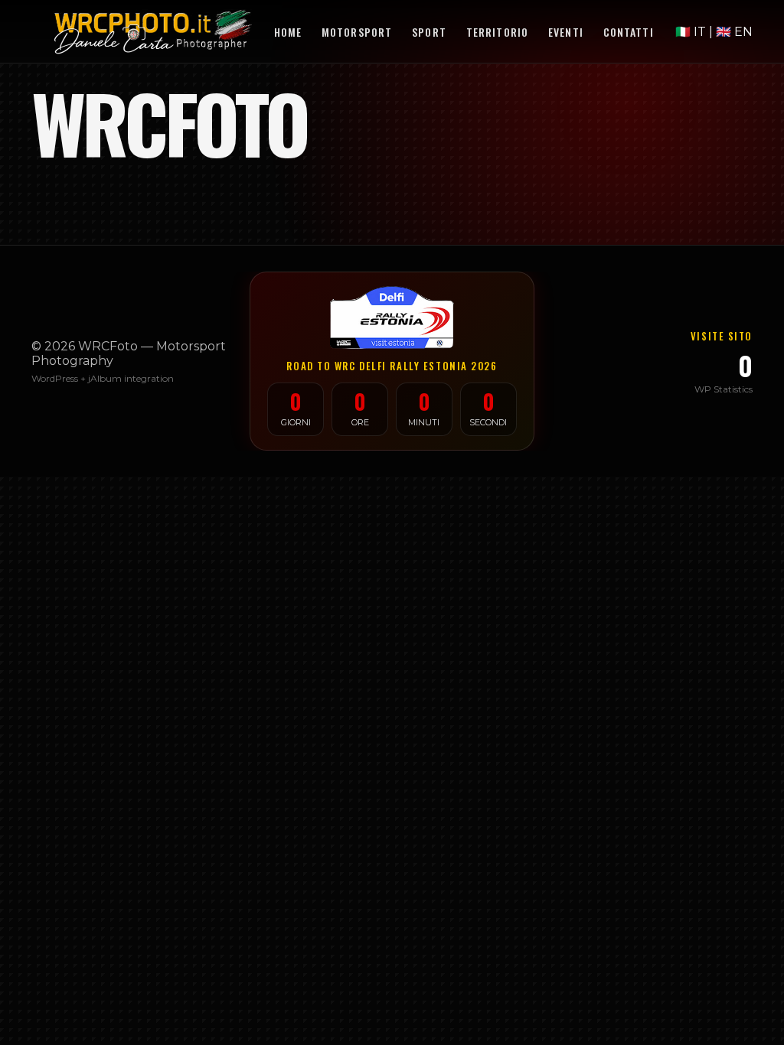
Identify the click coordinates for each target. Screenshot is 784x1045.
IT (692, 31)
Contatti (628, 32)
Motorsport (357, 32)
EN (734, 31)
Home (288, 32)
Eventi (565, 32)
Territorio (497, 32)
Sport (429, 32)
